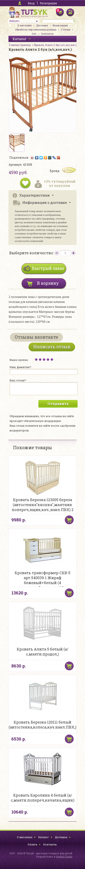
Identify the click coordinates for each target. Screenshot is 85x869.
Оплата (32, 844)
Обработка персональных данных (35, 29)
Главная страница (20, 45)
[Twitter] (41, 157)
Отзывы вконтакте (36, 337)
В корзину (48, 283)
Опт (34, 33)
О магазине (25, 25)
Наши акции (60, 25)
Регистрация (48, 3)
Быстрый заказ (48, 268)
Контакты (47, 33)
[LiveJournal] (54, 157)
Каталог (43, 837)
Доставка (42, 25)
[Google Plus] (58, 157)
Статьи (65, 29)
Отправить (58, 403)
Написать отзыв (51, 347)
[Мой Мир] (50, 157)
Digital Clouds (64, 856)
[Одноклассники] (45, 157)
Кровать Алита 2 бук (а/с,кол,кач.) (55, 45)
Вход (31, 3)
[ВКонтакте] (37, 157)
